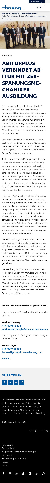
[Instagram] (10, 473)
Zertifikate (7, 454)
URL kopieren (21, 382)
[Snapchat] (23, 473)
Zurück (5, 358)
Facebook (4, 382)
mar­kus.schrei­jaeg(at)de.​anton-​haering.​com (25, 329)
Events (5, 465)
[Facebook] (3, 473)
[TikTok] (36, 473)
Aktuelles (15, 13)
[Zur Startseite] (13, 7)
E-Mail (16, 382)
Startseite (6, 13)
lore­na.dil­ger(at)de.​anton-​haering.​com (22, 352)
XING (10, 382)
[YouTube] (16, 473)
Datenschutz (8, 448)
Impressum (7, 444)
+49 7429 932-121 (11, 348)
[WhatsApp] (30, 473)
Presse (5, 461)
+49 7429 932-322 (11, 325)
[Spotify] (43, 473)
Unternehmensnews (29, 13)
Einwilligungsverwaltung (14, 458)
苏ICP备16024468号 (38, 430)
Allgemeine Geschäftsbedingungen (19, 451)
